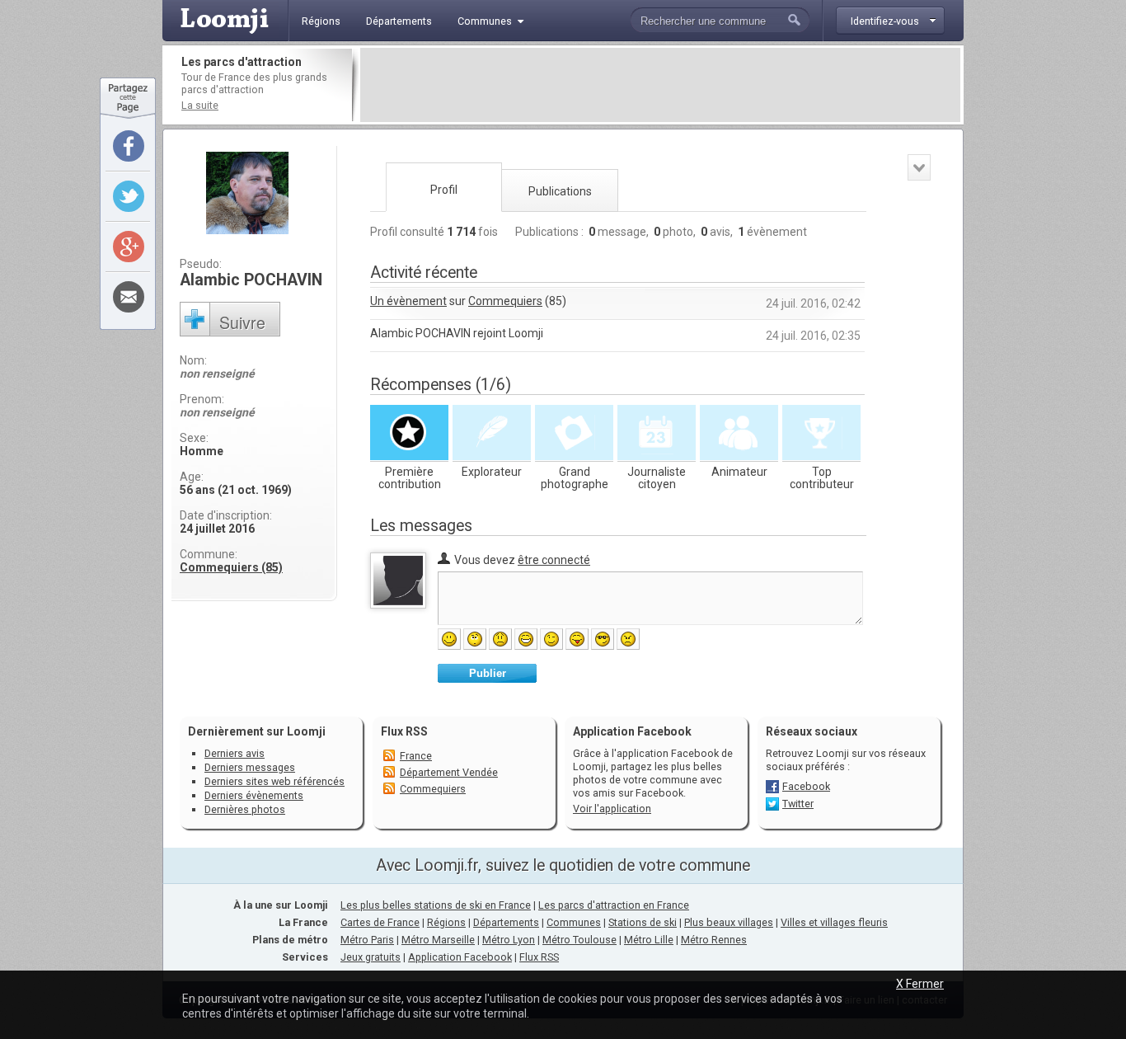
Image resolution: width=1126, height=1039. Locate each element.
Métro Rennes (714, 939)
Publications (560, 191)
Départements (506, 922)
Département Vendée (449, 772)
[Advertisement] (660, 85)
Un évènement (408, 301)
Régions (446, 922)
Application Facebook (460, 957)
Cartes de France (380, 922)
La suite (199, 105)
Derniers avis (234, 753)
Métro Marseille (438, 939)
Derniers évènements (253, 795)
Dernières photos (244, 809)
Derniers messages (249, 767)
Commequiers (505, 301)
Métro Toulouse (579, 939)
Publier (487, 673)
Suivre (242, 322)
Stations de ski (642, 922)
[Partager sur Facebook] (128, 146)
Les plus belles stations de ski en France (435, 905)
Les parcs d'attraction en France (613, 905)
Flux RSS (404, 731)
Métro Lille (648, 939)
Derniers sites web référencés (274, 781)
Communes (574, 922)
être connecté (554, 560)
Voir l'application (612, 808)
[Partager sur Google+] (128, 246)
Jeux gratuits (370, 957)
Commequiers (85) (231, 567)
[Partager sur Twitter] (128, 196)
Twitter (798, 803)
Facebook (806, 786)
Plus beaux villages (728, 922)
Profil (443, 189)
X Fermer (920, 983)
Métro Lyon (508, 939)
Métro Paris (367, 939)
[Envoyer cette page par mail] (128, 297)
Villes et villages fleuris (834, 922)
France (416, 756)
